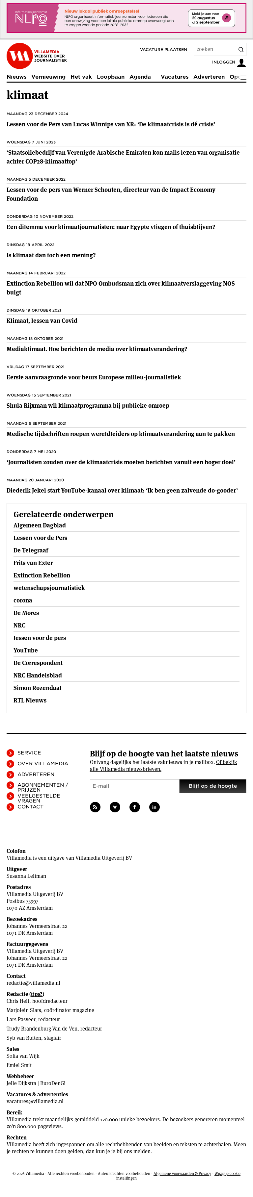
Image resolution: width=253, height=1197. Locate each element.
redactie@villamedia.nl (33, 983)
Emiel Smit (19, 1065)
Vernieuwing (48, 77)
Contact (30, 807)
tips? (36, 994)
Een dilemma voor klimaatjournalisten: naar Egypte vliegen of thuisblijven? (111, 227)
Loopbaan (111, 77)
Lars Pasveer (21, 1019)
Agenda (140, 77)
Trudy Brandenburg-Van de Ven (42, 1028)
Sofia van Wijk (23, 1056)
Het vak (81, 77)
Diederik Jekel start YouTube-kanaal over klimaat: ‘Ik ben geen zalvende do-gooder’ (122, 490)
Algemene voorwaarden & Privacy (182, 1173)
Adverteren (209, 77)
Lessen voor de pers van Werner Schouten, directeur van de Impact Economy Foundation (111, 194)
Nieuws (16, 77)
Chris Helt (18, 1001)
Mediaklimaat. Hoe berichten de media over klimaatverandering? (97, 349)
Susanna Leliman (26, 876)
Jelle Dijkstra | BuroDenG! (36, 1083)
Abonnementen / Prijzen (42, 787)
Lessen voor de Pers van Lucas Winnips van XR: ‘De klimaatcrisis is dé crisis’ (111, 124)
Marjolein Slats (24, 1010)
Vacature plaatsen (163, 49)
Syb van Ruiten (24, 1037)
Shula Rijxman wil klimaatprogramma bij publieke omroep (88, 405)
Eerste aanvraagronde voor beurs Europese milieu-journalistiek (94, 377)
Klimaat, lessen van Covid (42, 320)
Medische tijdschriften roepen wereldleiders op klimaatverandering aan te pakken (121, 434)
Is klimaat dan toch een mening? (51, 255)
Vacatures (174, 77)
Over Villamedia (42, 764)
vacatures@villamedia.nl (35, 1101)
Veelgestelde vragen (38, 798)
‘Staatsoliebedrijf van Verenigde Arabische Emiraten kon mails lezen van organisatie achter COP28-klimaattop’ (123, 157)
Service (29, 753)
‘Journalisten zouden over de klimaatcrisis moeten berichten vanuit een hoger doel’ (121, 462)
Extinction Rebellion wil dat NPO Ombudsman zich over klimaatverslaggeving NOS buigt (121, 288)
